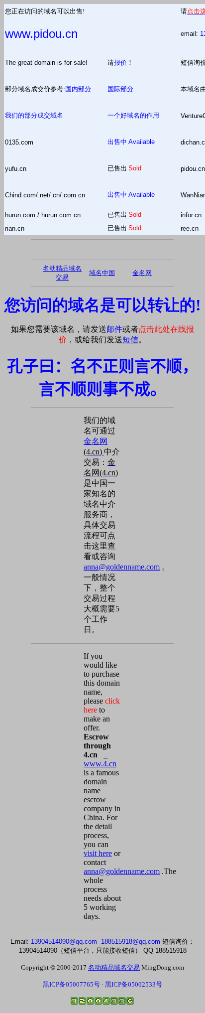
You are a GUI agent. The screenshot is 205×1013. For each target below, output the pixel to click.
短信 (130, 339)
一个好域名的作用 (133, 115)
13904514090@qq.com (64, 941)
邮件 (114, 329)
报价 (120, 62)
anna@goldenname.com (122, 567)
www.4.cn (100, 763)
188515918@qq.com (130, 941)
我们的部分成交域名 (34, 115)
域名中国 (102, 273)
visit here (98, 853)
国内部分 (78, 89)
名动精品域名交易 (114, 967)
